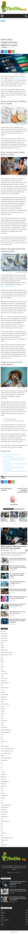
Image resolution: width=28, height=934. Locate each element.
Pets (2, 800)
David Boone (4, 47)
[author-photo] (14, 499)
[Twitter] (5, 51)
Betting (2, 645)
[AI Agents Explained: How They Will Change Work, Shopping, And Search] (5, 621)
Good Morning (4, 727)
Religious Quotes (4, 812)
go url (19, 148)
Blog (2, 657)
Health (2, 739)
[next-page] (15, 524)
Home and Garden (5, 746)
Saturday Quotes (4, 816)
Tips (2, 828)
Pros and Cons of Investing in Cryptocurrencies (22, 490)
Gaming (2, 725)
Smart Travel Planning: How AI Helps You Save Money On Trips (18, 559)
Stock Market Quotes (5, 821)
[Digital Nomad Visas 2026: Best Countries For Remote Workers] (5, 591)
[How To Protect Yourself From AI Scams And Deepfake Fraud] (5, 599)
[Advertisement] (14, 30)
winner (2, 842)
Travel (2, 830)
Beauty (2, 643)
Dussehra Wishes (4, 687)
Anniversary (3, 631)
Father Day (3, 708)
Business (3, 661)
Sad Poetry (3, 814)
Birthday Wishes (4, 650)
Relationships (4, 809)
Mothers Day (3, 779)
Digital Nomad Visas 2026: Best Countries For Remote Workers (18, 589)
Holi (1, 743)
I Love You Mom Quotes (6, 753)
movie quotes (3, 786)
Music (2, 790)
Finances (6, 19)
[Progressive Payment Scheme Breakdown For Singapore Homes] (5, 514)
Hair (2, 736)
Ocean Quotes (4, 795)
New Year (3, 793)
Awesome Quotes (4, 636)
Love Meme (3, 774)
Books (2, 659)
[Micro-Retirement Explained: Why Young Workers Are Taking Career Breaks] (5, 568)
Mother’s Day (3, 776)
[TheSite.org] (14, 7)
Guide (2, 734)
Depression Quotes (5, 683)
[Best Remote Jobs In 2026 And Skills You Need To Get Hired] (5, 606)
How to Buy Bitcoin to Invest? (6, 489)
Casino (2, 666)
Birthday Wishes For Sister (6, 654)
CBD (2, 668)
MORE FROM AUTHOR (19, 509)
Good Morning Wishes (5, 732)
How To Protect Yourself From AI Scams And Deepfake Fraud (18, 597)
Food (2, 718)
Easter (2, 690)
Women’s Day (4, 844)
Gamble (2, 722)
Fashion (2, 706)
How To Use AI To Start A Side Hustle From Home (17, 612)
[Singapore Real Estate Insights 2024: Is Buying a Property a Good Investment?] (23, 514)
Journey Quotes (4, 760)
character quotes (4, 673)
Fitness (2, 715)
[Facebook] (2, 51)
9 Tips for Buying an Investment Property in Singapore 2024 (14, 520)
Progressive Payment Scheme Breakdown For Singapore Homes (4, 520)
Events (2, 701)
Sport (2, 819)
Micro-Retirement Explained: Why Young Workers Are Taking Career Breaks (18, 567)
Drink (2, 685)
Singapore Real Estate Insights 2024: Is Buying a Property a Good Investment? (23, 520)
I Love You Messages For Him (7, 751)
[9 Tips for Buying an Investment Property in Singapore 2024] (14, 514)
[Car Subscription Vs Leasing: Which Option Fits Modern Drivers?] (5, 576)
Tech (2, 826)
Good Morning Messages (6, 729)
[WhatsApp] (13, 51)
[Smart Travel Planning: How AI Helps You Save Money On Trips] (5, 560)
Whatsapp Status (4, 840)
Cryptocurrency (4, 678)
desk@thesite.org (17, 872)
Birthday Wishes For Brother (7, 652)
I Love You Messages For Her (7, 748)
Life (1, 767)
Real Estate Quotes (5, 807)
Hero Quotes (3, 741)
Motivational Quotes (5, 781)
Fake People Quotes (5, 704)
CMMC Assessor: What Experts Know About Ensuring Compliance (14, 547)
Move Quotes (3, 783)
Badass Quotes (4, 638)
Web (2, 835)
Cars (2, 664)
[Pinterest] (9, 51)
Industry (2, 755)
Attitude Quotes (4, 633)
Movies (2, 788)
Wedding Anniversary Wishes (7, 837)
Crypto (13, 476)
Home (2, 19)
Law (2, 765)
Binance (5, 316)
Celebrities (3, 671)
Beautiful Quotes (4, 640)
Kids (2, 762)
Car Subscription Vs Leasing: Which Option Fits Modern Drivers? (17, 575)
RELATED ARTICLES (8, 509)
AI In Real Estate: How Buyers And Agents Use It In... (17, 582)
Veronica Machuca (5, 550)
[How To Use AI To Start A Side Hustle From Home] (5, 614)
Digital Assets (19, 476)
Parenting (3, 797)
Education (3, 692)
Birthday (2, 647)
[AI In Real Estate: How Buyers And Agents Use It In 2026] (5, 584)
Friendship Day (4, 720)
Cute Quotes (3, 680)
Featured (3, 711)
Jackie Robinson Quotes (6, 758)
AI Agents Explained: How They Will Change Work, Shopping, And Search (18, 620)
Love (2, 769)
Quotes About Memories (6, 804)
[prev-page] (13, 524)
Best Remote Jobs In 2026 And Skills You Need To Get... (18, 604)
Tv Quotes (3, 833)
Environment (3, 699)
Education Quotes (4, 694)
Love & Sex (3, 772)
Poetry (2, 802)
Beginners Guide (8, 476)
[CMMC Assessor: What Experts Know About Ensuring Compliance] (14, 536)
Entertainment (4, 697)
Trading (3, 477)
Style (2, 823)
